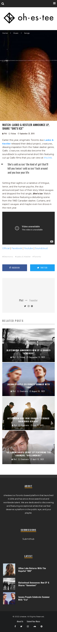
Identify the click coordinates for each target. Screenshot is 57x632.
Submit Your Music (33, 621)
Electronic (8, 257)
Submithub (28, 539)
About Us (20, 621)
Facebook (17, 248)
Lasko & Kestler (23, 257)
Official (6, 248)
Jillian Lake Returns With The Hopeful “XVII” (32, 569)
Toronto (37, 257)
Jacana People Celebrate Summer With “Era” (34, 598)
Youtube (28, 248)
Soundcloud (41, 248)
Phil (5, 133)
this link (48, 157)
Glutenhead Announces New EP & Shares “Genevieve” (33, 584)
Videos (13, 133)
